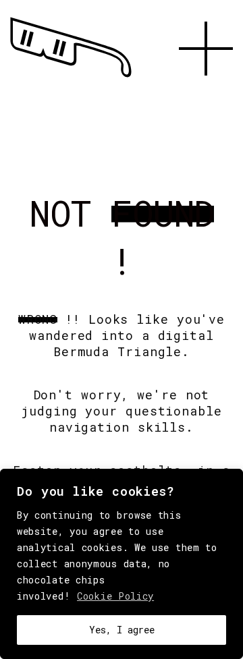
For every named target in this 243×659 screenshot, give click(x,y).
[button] (206, 91)
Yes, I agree (122, 629)
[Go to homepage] (71, 77)
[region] (121, 564)
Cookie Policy (115, 596)
